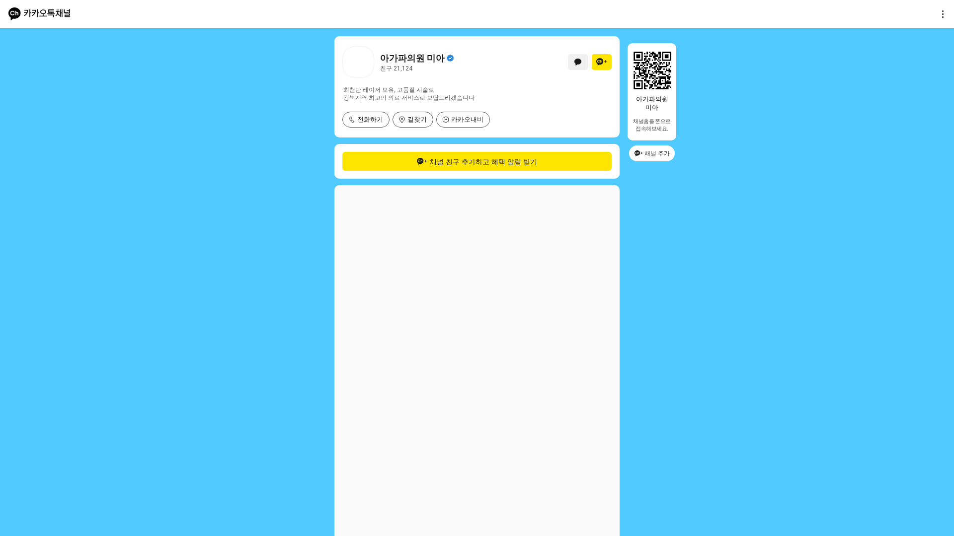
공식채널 (450, 58)
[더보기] (940, 14)
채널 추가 (657, 153)
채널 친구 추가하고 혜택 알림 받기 (483, 161)
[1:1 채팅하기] (578, 62)
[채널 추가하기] (602, 62)
